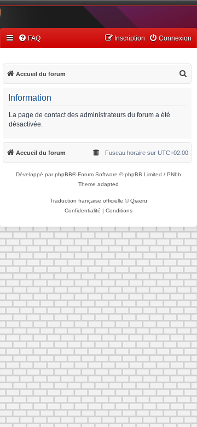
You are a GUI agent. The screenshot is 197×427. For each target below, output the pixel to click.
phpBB (63, 174)
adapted (108, 184)
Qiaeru (138, 201)
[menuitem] (29, 38)
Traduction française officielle (86, 201)
